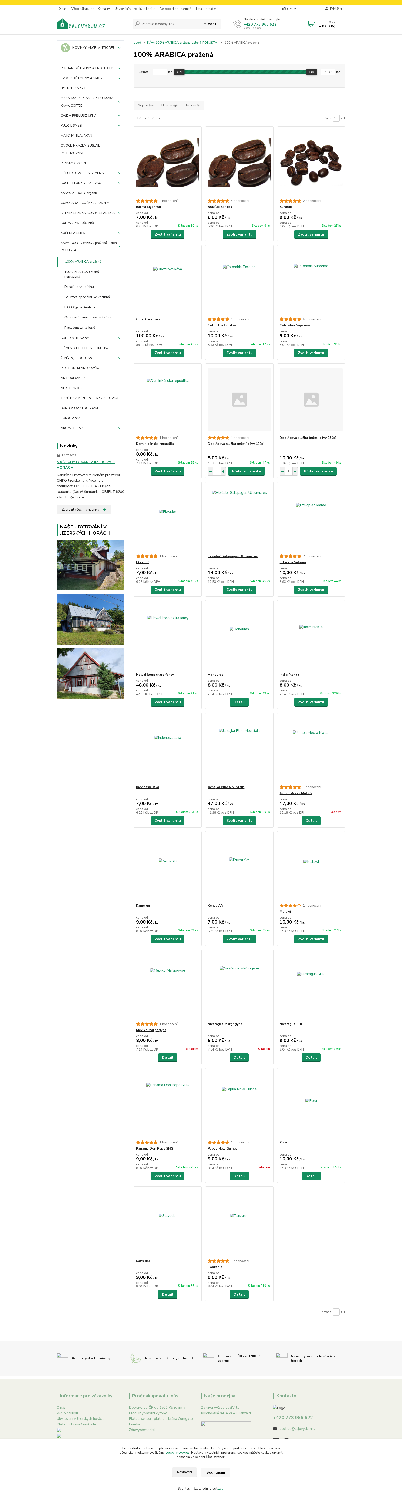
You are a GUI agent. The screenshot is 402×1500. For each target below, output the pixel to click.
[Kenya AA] (239, 867)
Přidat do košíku (246, 471)
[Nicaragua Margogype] (239, 985)
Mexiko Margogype (151, 1030)
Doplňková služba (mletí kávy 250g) (308, 438)
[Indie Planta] (311, 636)
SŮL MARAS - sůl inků (77, 223)
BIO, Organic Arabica (79, 307)
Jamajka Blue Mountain (226, 787)
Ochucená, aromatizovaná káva (87, 317)
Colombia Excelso (222, 325)
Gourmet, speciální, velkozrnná (87, 297)
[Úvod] (93, 23)
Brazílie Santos (220, 207)
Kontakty (104, 9)
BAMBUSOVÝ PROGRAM (79, 408)
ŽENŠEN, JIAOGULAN (76, 358)
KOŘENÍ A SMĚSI (73, 233)
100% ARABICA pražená (83, 261)
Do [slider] (311, 72)
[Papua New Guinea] (239, 1104)
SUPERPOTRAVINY (75, 338)
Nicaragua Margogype (225, 1024)
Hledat (210, 23)
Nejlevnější (169, 105)
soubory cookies (178, 1452)
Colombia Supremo (295, 325)
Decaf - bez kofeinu (79, 287)
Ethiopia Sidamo (293, 562)
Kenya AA (215, 905)
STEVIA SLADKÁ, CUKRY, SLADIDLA (88, 213)
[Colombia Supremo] (311, 281)
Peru (283, 1142)
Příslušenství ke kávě (79, 327)
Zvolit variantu (168, 234)
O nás (63, 9)
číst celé (77, 497)
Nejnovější (145, 105)
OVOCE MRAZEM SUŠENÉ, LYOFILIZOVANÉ (81, 149)
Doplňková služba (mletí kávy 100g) (236, 444)
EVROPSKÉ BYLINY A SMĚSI (82, 78)
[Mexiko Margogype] (167, 985)
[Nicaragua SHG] (311, 985)
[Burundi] (311, 162)
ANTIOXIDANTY (73, 378)
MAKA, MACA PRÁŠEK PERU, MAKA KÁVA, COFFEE (87, 102)
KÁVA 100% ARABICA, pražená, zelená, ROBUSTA (90, 246)
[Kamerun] (167, 867)
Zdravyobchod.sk (142, 1430)
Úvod (137, 43)
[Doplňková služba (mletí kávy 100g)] (239, 399)
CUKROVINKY (71, 418)
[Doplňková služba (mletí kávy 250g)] (311, 399)
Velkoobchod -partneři (175, 9)
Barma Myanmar (148, 207)
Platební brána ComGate (76, 1424)
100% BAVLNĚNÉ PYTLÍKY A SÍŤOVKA (89, 398)
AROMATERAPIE (73, 428)
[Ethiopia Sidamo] (311, 518)
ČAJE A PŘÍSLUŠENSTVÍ (79, 115)
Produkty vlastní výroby (148, 1413)
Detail (239, 702)
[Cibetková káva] (167, 281)
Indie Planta (289, 674)
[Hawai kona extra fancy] (167, 636)
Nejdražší (193, 105)
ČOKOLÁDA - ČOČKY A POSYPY (85, 203)
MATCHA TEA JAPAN (76, 135)
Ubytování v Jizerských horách (135, 9)
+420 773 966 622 (260, 24)
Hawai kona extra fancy (155, 674)
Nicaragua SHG (292, 1024)
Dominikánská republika (155, 444)
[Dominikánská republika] (167, 399)
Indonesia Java (147, 787)
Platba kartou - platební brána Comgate (161, 1418)
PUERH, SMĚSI (71, 125)
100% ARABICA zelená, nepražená (82, 274)
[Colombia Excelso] (239, 281)
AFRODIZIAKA (71, 388)
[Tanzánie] (239, 1222)
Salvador (143, 1261)
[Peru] (311, 1104)
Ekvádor (142, 562)
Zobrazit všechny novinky (80, 509)
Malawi (285, 911)
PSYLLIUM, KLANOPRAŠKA (80, 368)
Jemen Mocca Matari (296, 793)
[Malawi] (311, 867)
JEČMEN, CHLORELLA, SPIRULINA (85, 348)
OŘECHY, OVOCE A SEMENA (82, 173)
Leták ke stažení (206, 9)
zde (221, 1488)
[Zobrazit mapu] (226, 1436)
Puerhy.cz (136, 1424)
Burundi (286, 207)
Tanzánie (215, 1267)
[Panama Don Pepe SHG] (167, 1104)
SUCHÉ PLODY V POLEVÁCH (82, 183)
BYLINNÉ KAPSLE (73, 88)
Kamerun (143, 905)
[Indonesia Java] (167, 749)
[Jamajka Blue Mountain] (239, 749)
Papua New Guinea (223, 1148)
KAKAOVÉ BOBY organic (79, 193)
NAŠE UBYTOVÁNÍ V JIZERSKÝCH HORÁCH (86, 464)
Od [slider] (179, 72)
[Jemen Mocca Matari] (311, 749)
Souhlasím (215, 1472)
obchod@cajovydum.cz (298, 1428)
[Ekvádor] (167, 518)
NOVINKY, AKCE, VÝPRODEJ (93, 48)
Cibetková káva (148, 319)
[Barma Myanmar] (167, 162)
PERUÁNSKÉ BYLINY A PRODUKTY (87, 68)
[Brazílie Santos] (239, 162)
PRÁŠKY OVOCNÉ (74, 163)
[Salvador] (167, 1222)
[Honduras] (239, 636)
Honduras (215, 674)
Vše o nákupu (80, 9)
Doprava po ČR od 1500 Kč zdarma (157, 1407)
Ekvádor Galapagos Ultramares (233, 556)
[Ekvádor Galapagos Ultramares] (239, 518)
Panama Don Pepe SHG (154, 1148)
